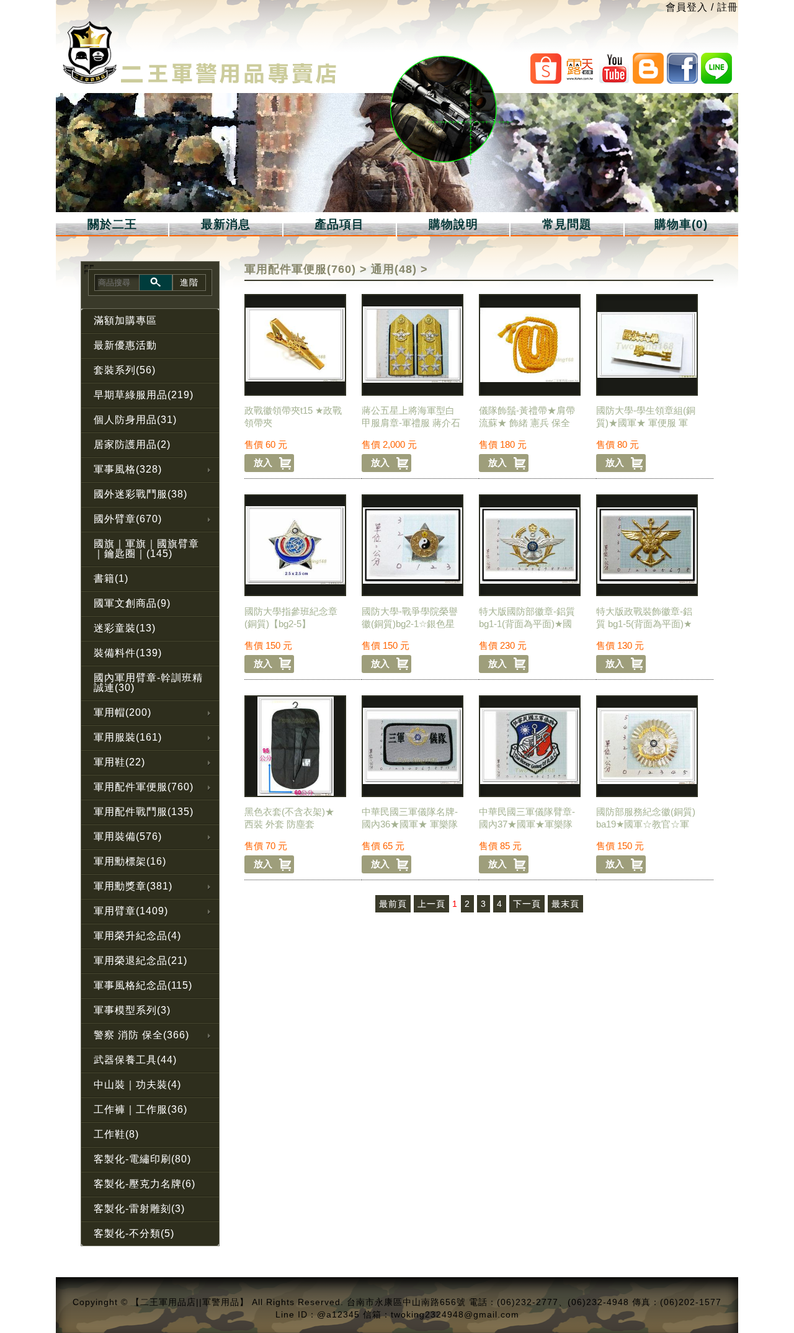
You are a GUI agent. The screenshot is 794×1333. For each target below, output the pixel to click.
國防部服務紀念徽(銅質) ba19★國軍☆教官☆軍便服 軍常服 (645, 824)
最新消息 (226, 224)
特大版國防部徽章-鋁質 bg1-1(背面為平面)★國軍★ (527, 623)
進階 (189, 282)
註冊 (727, 7)
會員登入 (687, 7)
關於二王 (112, 224)
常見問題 (567, 224)
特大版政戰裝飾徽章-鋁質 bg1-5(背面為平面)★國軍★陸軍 (644, 623)
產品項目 (339, 224)
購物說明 (453, 224)
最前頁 (393, 904)
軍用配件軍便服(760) (300, 269)
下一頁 (527, 904)
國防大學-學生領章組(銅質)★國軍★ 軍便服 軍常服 (645, 422)
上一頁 (431, 904)
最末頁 (565, 904)
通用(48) (394, 269)
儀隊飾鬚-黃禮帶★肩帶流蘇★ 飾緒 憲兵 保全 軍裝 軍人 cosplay (527, 422)
